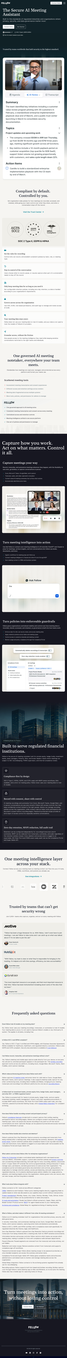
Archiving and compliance (10, 1205)
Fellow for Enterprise (9, 1157)
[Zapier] (11, 887)
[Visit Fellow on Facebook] (37, 1352)
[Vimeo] (52, 887)
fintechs (21, 758)
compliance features (15, 1117)
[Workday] (32, 887)
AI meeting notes (19, 1077)
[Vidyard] (63, 886)
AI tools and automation (10, 1200)
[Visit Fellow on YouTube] (26, 1352)
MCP (25, 1202)
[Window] (42, 887)
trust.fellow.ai (51, 1048)
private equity (41, 756)
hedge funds (51, 756)
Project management (9, 1195)
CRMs (4, 1191)
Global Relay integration (47, 1103)
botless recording (56, 1062)
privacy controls (57, 1159)
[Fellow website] (5, 3)
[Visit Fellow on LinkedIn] (30, 1352)
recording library (53, 1084)
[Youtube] (21, 887)
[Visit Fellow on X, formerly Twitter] (40, 1352)
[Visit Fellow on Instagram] (33, 1352)
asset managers (12, 758)
